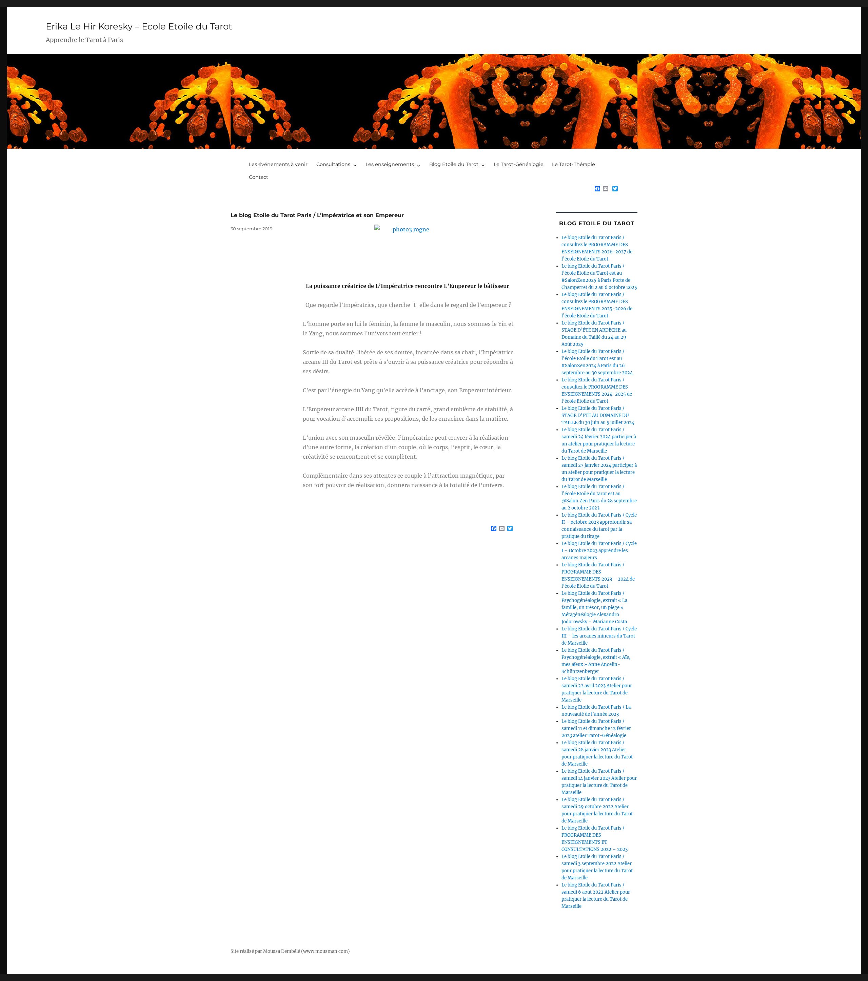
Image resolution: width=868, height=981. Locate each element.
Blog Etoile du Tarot (453, 164)
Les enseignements (390, 164)
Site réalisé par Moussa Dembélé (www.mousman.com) (290, 951)
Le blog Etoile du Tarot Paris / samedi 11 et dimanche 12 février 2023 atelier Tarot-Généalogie (596, 728)
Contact (258, 177)
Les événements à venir (278, 164)
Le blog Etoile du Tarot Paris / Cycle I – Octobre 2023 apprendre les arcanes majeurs (599, 551)
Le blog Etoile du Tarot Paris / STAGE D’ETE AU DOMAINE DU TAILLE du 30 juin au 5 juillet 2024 (597, 415)
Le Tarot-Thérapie (573, 164)
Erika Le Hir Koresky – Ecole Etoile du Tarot (139, 26)
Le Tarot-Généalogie (519, 164)
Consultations (333, 164)
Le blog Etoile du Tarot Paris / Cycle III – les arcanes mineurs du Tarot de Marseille (599, 636)
